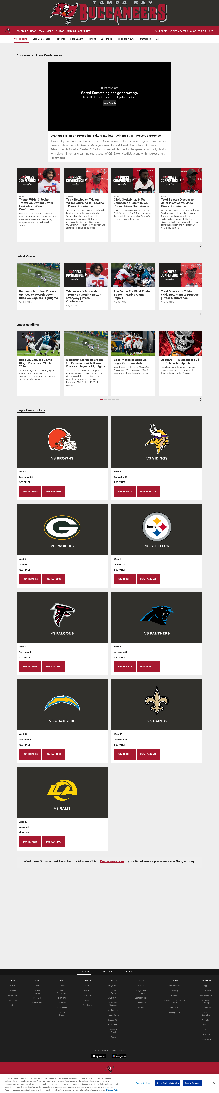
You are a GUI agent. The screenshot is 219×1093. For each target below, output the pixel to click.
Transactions (12, 995)
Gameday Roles (141, 998)
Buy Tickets (30, 491)
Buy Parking (53, 491)
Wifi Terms (174, 1007)
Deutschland (206, 1039)
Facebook (205, 1025)
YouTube (205, 1020)
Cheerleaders (88, 1005)
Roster (12, 985)
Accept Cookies (192, 1083)
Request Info (113, 1025)
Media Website (206, 995)
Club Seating (113, 998)
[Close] (214, 1083)
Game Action (88, 990)
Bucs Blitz (37, 998)
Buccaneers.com (112, 861)
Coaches (12, 990)
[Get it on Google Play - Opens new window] (119, 1057)
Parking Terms (174, 1012)
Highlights (62, 998)
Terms (113, 1037)
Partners (141, 1007)
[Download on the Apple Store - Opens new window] (98, 1056)
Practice (87, 995)
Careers (141, 985)
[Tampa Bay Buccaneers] (109, 1070)
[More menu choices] (94, 31)
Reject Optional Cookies (168, 1083)
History (12, 1005)
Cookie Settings (143, 1083)
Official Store (206, 990)
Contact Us (141, 1003)
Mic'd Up (62, 1003)
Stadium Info (174, 985)
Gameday (174, 990)
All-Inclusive (113, 1010)
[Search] (156, 31)
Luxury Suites (113, 1015)
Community (37, 1003)
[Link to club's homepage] (8, 30)
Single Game (113, 985)
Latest (37, 985)
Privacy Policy (112, 1090)
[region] (109, 1083)
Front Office (12, 1000)
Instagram (206, 1034)
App (205, 985)
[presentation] (201, 246)
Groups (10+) (113, 1020)
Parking (174, 995)
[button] (109, 103)
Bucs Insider (62, 1007)
